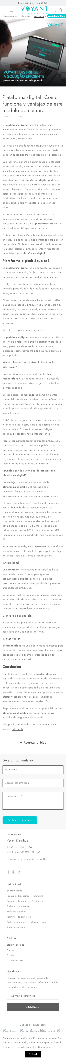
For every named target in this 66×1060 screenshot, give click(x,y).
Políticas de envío (16, 911)
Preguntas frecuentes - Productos (25, 901)
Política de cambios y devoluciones (26, 922)
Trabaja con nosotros (18, 906)
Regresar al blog (35, 742)
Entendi (33, 1054)
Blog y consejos (15, 944)
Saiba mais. (45, 1047)
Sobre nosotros (15, 890)
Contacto (12, 955)
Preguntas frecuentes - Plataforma (25, 895)
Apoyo (10, 950)
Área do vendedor (17, 927)
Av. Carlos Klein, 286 (19, 847)
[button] (11, 10)
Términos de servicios (19, 916)
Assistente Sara (56, 16)
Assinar (32, 1007)
